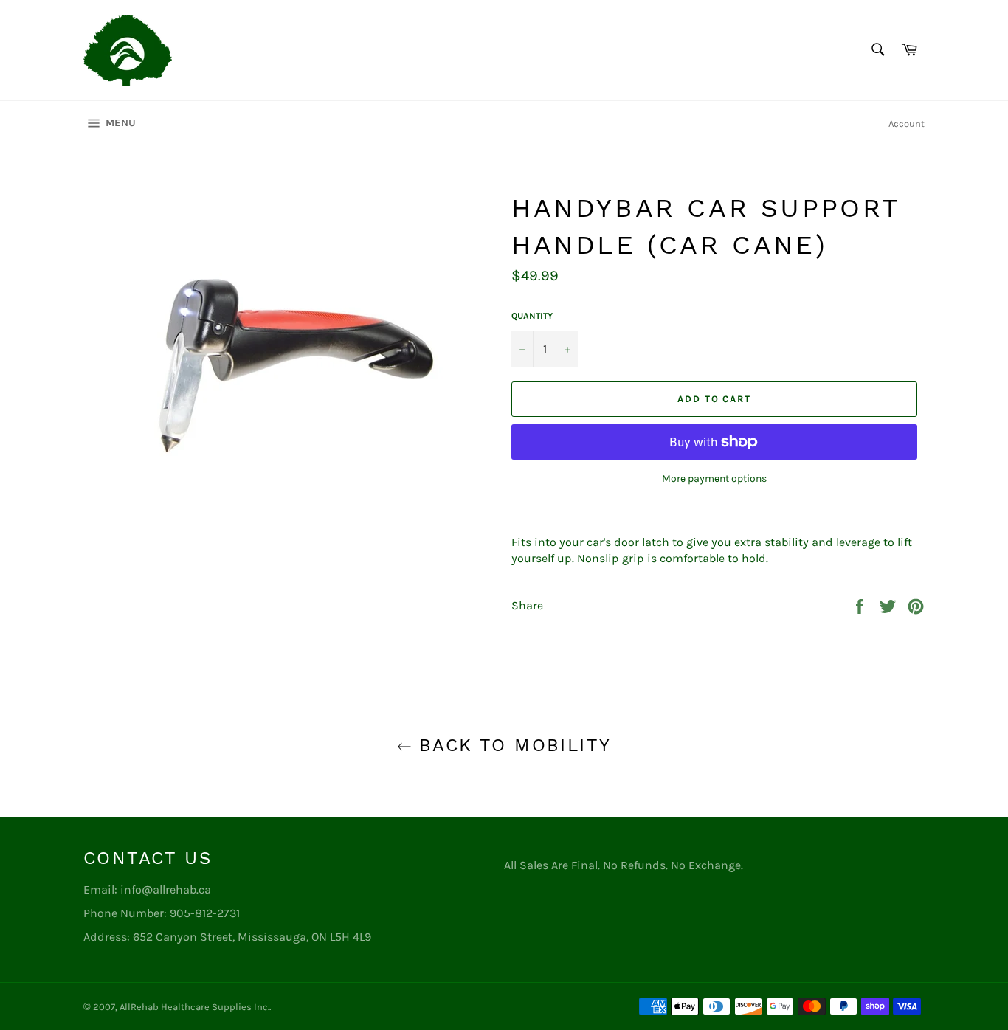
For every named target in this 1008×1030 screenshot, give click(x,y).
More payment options (714, 478)
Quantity (532, 316)
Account (906, 123)
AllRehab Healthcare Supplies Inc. (194, 1006)
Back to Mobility (512, 745)
